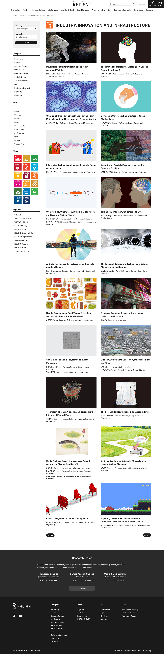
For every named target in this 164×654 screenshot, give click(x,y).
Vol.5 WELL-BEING (21, 222)
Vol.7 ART (18, 215)
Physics (25, 10)
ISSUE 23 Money (20, 225)
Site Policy (118, 650)
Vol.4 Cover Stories (21, 240)
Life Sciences (53, 10)
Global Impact (82, 616)
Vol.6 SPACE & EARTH (23, 218)
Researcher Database (129, 616)
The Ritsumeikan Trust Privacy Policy (138, 650)
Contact (160, 6)
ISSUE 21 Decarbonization (24, 233)
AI (15, 107)
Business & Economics (122, 10)
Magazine (80, 609)
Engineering (15, 10)
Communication (20, 126)
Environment (19, 129)
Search (26, 42)
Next (146, 535)
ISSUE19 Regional (21, 244)
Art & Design (19, 133)
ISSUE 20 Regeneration (23, 236)
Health (16, 118)
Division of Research (129, 613)
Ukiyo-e (17, 140)
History (17, 122)
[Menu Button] (5, 4)
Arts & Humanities (98, 10)
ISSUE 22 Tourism (21, 229)
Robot (16, 111)
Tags (102, 613)
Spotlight (80, 613)
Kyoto (16, 136)
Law (109, 10)
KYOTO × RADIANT (83, 619)
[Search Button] (134, 4)
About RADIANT (106, 609)
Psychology (138, 10)
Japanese (142, 4)
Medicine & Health (67, 10)
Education (149, 10)
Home (15, 16)
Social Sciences (83, 10)
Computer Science (38, 10)
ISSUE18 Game (20, 247)
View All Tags (19, 144)
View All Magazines (21, 251)
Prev (51, 535)
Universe (17, 115)
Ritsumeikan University (130, 609)
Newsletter (152, 6)
